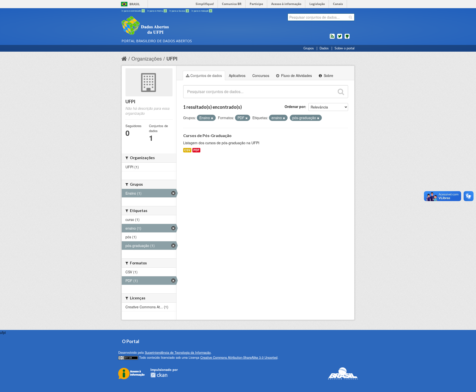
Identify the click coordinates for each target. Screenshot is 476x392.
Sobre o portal (344, 48)
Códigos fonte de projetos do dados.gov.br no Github (347, 38)
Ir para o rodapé (201, 10)
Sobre (328, 75)
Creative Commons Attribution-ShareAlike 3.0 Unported (238, 357)
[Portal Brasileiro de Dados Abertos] (174, 26)
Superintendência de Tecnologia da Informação (178, 352)
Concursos (260, 75)
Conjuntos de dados (206, 75)
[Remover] (212, 118)
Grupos (308, 48)
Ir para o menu (156, 10)
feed (332, 38)
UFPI (172, 58)
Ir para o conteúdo (132, 10)
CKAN (158, 375)
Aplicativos (237, 75)
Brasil (134, 4)
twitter (339, 38)
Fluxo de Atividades (296, 75)
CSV (187, 150)
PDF (196, 150)
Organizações (146, 58)
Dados (324, 48)
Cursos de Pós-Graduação (207, 135)
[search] (350, 17)
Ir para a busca (178, 10)
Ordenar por (295, 106)
